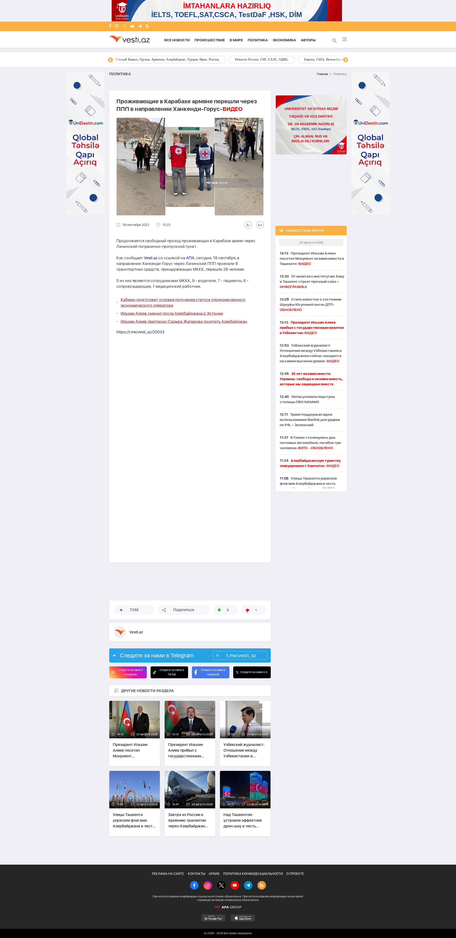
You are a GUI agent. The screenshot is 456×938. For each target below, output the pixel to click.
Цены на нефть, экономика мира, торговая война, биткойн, (157, 59)
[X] (221, 886)
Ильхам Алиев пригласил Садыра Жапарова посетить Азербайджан (184, 321)
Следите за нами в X (253, 672)
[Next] (345, 60)
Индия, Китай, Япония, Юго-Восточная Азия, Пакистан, (257, 59)
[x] (125, 26)
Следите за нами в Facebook (213, 672)
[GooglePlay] (213, 918)
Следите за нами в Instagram (130, 672)
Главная (322, 74)
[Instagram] (117, 26)
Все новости (177, 40)
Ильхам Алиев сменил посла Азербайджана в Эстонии (172, 313)
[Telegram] (140, 26)
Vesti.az (150, 257)
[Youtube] (132, 26)
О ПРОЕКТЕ (295, 874)
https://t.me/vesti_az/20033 (140, 332)
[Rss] (147, 26)
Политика (258, 40)
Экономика (284, 40)
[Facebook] (110, 26)
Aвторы (308, 40)
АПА (190, 257)
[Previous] (110, 60)
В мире (236, 40)
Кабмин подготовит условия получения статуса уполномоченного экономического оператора (183, 302)
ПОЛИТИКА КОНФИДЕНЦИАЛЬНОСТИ (253, 874)
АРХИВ (214, 874)
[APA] (228, 907)
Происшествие (210, 40)
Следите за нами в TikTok (172, 672)
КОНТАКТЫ (196, 874)
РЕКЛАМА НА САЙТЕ (168, 874)
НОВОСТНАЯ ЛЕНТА (305, 230)
